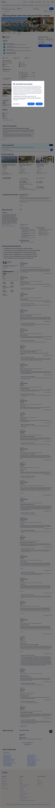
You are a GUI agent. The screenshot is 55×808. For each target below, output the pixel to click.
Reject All (31, 103)
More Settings (16, 103)
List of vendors (15, 100)
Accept (39, 103)
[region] (27, 94)
